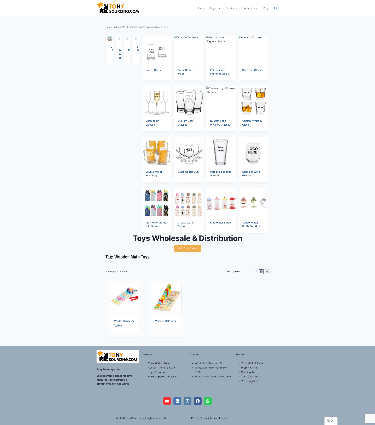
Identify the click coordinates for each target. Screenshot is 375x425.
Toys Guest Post (251, 376)
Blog (266, 8)
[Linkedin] (177, 401)
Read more (151, 79)
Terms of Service (219, 418)
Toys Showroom (157, 372)
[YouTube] (167, 401)
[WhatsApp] (208, 401)
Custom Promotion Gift (161, 367)
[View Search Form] (275, 8)
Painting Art (248, 372)
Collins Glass (153, 70)
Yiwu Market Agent (159, 363)
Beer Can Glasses (253, 70)
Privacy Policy (199, 418)
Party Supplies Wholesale (163, 376)
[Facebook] (198, 401)
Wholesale (119, 27)
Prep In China (249, 367)
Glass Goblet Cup (188, 171)
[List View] (267, 271)
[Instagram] (187, 401)
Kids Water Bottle (220, 222)
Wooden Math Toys (165, 321)
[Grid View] (261, 271)
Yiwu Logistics (249, 381)
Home (200, 8)
